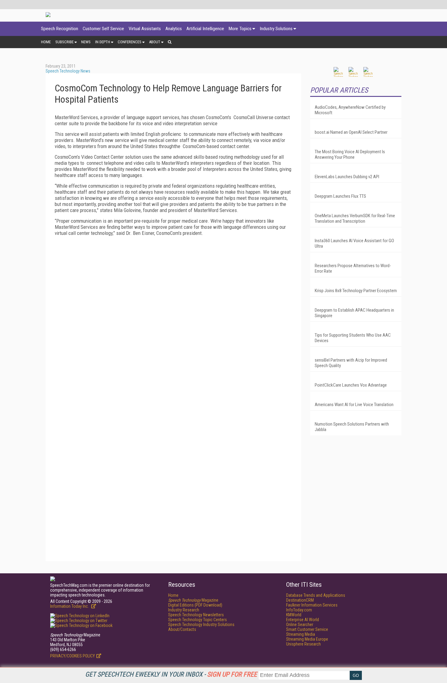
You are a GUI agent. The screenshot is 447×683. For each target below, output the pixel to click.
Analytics (173, 28)
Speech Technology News (68, 71)
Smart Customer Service (307, 629)
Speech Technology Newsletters (196, 614)
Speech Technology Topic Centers (197, 619)
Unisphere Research (303, 644)
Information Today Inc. (70, 606)
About (154, 42)
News (86, 42)
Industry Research (183, 609)
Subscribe (64, 42)
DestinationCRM (300, 600)
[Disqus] (173, 317)
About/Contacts (182, 629)
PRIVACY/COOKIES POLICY (72, 655)
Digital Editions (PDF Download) (195, 605)
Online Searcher (299, 624)
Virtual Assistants (145, 28)
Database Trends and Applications (315, 595)
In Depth (102, 42)
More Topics (240, 28)
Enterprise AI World (302, 619)
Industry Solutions (276, 28)
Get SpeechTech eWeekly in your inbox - (171, 674)
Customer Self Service (103, 28)
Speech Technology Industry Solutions (201, 624)
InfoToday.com (299, 609)
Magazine (193, 600)
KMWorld (293, 614)
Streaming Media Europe (307, 639)
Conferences (129, 42)
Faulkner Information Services (312, 605)
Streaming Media (300, 634)
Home (46, 42)
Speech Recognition (59, 28)
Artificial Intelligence (205, 28)
